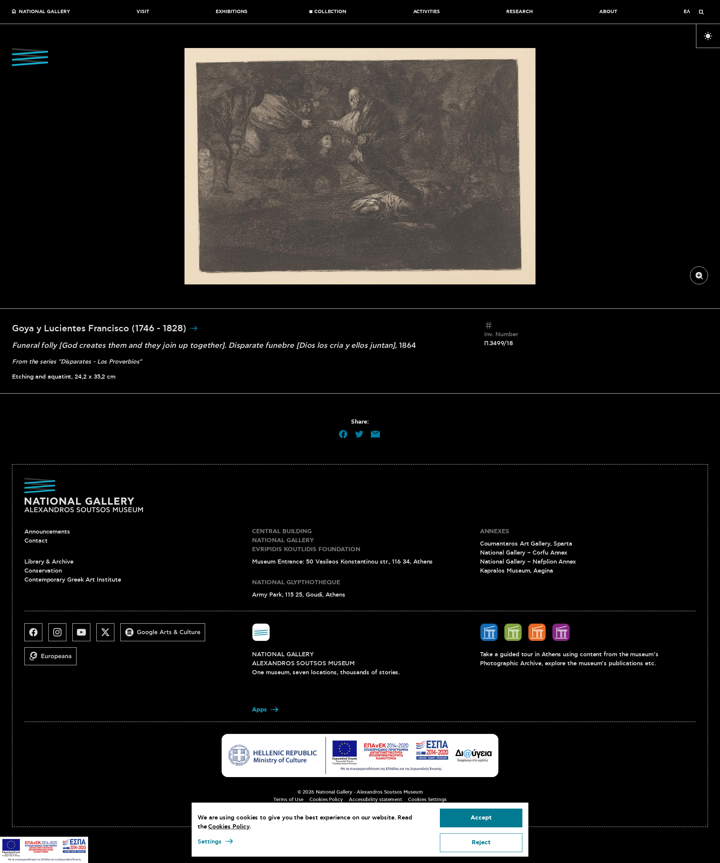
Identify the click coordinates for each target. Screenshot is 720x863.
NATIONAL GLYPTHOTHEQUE (296, 582)
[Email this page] (375, 434)
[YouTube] (84, 635)
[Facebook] (36, 635)
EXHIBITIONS (232, 12)
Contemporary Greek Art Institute (72, 579)
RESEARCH (519, 12)
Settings (210, 841)
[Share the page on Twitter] (359, 434)
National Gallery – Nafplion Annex (528, 561)
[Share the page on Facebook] (343, 434)
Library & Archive (49, 561)
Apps (259, 710)
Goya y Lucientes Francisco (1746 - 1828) (100, 328)
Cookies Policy (326, 800)
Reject (481, 842)
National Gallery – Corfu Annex (524, 552)
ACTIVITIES (426, 12)
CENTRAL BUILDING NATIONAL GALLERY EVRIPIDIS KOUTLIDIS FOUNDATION (306, 540)
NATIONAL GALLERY (44, 12)
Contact (35, 540)
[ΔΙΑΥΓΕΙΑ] (473, 755)
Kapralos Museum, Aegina (516, 570)
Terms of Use (288, 800)
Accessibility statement (375, 800)
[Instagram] (60, 635)
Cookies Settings (427, 800)
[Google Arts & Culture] (165, 635)
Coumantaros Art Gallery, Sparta (526, 543)
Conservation (43, 570)
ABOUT (608, 12)
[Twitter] (108, 635)
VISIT (142, 12)
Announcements (47, 531)
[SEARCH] (701, 12)
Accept (481, 818)
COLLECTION (330, 12)
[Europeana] (53, 659)
